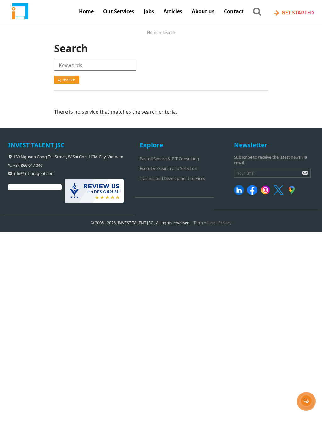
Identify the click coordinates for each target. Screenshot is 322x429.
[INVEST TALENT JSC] (41, 11)
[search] (257, 11)
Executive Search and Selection (168, 168)
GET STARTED (293, 12)
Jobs (149, 11)
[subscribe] (300, 175)
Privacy (225, 222)
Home (86, 11)
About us (203, 11)
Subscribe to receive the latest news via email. (270, 160)
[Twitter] (280, 193)
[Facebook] (253, 193)
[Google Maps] (293, 193)
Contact (234, 11)
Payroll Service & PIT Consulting (169, 158)
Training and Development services (172, 178)
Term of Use (204, 222)
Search (68, 79)
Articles (173, 11)
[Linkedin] (240, 193)
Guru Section (154, 41)
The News (150, 28)
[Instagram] (266, 193)
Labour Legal (154, 54)
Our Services (118, 11)
